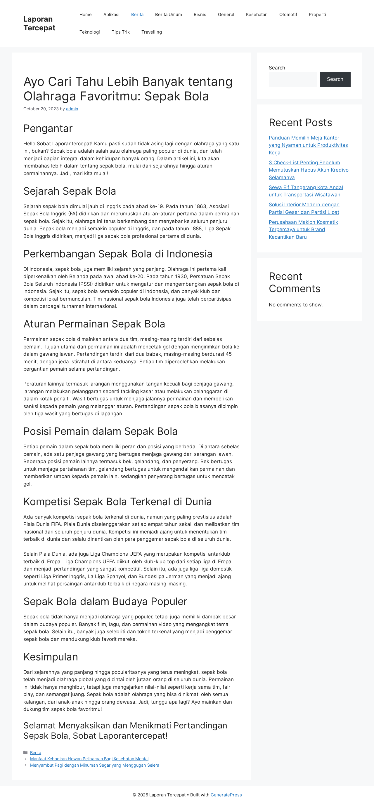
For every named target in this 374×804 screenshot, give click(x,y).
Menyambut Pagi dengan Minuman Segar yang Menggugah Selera (94, 765)
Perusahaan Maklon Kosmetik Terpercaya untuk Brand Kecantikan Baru (303, 229)
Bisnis (200, 14)
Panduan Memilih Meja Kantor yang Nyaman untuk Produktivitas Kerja (308, 145)
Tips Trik (121, 32)
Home (85, 14)
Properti (317, 14)
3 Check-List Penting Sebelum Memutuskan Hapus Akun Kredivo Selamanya (309, 170)
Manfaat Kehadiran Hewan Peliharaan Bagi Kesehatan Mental (89, 758)
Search (277, 68)
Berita (137, 14)
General (226, 14)
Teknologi (89, 32)
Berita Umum (168, 14)
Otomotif (288, 14)
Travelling (151, 32)
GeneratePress (226, 795)
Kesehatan (257, 14)
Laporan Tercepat (39, 23)
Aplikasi (111, 14)
